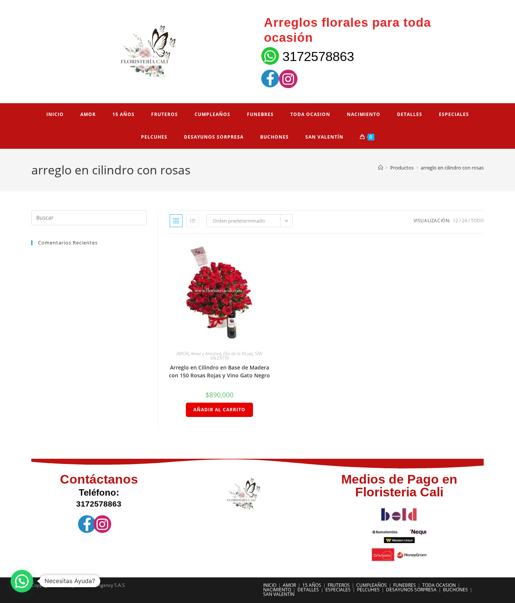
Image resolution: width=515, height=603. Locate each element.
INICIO (269, 585)
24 (464, 220)
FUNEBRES (404, 585)
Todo (477, 220)
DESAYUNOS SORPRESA (411, 589)
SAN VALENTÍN (278, 594)
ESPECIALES (338, 589)
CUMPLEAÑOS (371, 585)
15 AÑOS (311, 585)
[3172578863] (270, 56)
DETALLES (308, 589)
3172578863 (318, 56)
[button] (22, 581)
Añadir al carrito (219, 409)
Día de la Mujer (238, 353)
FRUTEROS (339, 585)
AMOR (182, 353)
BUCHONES (455, 589)
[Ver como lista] (192, 220)
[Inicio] (380, 167)
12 (455, 220)
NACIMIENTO (277, 589)
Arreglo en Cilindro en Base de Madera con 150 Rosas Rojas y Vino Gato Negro (219, 371)
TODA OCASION (439, 585)
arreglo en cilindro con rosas (452, 167)
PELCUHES (368, 589)
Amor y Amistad (206, 353)
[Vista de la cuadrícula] (176, 220)
